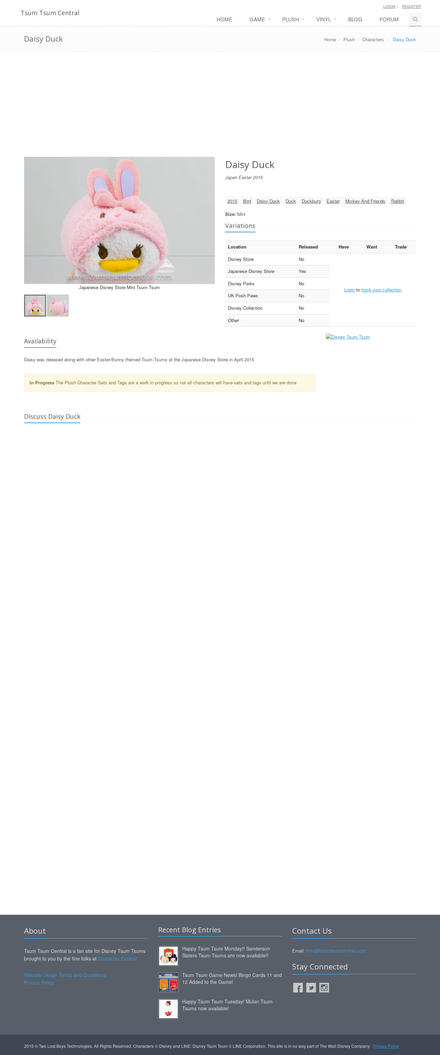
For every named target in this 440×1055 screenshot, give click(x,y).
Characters (373, 39)
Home (224, 19)
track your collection (381, 289)
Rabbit (397, 201)
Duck (291, 201)
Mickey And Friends (365, 201)
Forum (389, 19)
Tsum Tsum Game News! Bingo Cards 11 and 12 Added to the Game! (232, 978)
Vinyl (323, 19)
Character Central (117, 958)
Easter (333, 201)
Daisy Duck (268, 201)
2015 (232, 201)
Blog (355, 19)
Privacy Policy (39, 982)
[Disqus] (220, 525)
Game (257, 19)
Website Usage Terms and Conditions (65, 974)
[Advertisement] (220, 107)
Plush (290, 19)
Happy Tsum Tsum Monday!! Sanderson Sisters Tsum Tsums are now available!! (226, 952)
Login (389, 6)
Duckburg (311, 201)
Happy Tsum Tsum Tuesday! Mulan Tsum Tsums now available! (227, 1005)
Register (411, 6)
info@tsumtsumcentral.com (336, 950)
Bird (247, 201)
